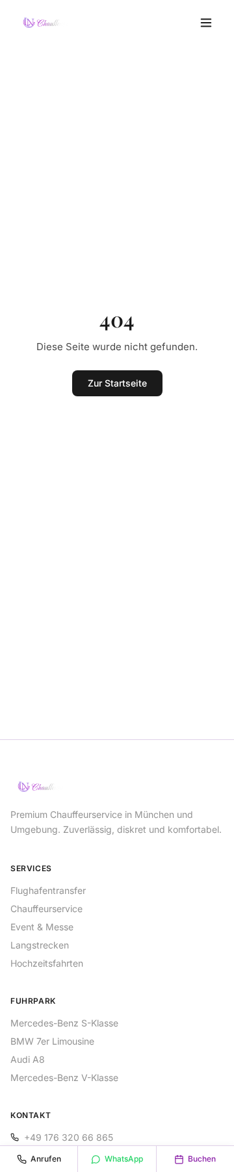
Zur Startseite (117, 383)
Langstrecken (39, 944)
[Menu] (206, 22)
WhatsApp (124, 1159)
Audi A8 (27, 1059)
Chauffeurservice (46, 908)
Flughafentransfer (48, 890)
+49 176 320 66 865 (68, 1137)
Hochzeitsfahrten (46, 963)
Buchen (202, 1159)
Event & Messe (41, 926)
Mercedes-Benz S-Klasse (64, 1022)
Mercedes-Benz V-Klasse (64, 1077)
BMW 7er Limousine (52, 1041)
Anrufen (46, 1159)
